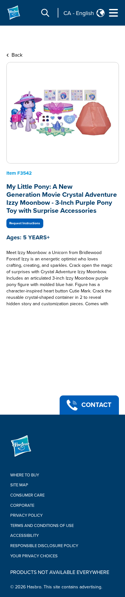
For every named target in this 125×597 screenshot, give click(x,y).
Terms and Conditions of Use (42, 525)
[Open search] (45, 13)
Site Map (19, 485)
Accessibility (24, 535)
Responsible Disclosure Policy (44, 545)
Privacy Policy (26, 515)
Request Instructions (24, 223)
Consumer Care (27, 495)
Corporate (22, 505)
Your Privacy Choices (34, 556)
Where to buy (24, 475)
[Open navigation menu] (113, 12)
